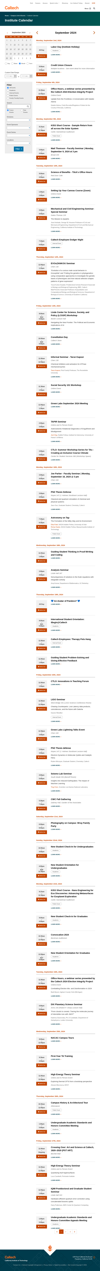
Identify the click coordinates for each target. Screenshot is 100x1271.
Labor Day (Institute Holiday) (65, 47)
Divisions (10, 117)
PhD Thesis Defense (61, 492)
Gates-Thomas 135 (58, 215)
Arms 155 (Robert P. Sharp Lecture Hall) (66, 1008)
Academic (12, 90)
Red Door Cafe (57, 176)
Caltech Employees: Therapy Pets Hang (71, 639)
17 (15, 49)
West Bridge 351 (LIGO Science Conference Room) (71, 703)
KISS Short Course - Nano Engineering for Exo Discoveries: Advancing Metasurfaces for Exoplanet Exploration (72, 893)
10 (15, 45)
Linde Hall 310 (56, 1195)
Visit (31, 3)
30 (11, 58)
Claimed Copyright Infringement (32, 1265)
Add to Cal (42, 56)
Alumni (87, 3)
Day (9, 63)
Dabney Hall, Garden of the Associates (66, 803)
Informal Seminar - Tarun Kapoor (67, 357)
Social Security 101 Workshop (66, 385)
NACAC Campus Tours (62, 1038)
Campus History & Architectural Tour (69, 1102)
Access (45, 3)
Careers (37, 3)
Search (9, 103)
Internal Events (14, 93)
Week (15, 63)
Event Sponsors (12, 124)
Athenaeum (55, 1106)
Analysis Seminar (60, 570)
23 (11, 54)
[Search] (94, 8)
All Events (12, 87)
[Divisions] (29, 120)
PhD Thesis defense (61, 748)
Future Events (11, 111)
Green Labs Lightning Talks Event (68, 730)
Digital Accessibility (60, 1265)
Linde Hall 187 (56, 573)
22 (7, 54)
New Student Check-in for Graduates (69, 916)
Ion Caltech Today (76, 3)
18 (19, 49)
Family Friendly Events (16, 98)
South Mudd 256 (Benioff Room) (63, 777)
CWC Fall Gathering (61, 799)
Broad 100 (55, 155)
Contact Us (16, 1265)
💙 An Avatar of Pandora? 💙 (65, 601)
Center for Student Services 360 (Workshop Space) (71, 456)
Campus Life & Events (18, 15)
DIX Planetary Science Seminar (66, 1004)
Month (23, 63)
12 (22, 45)
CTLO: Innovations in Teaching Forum (70, 681)
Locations (10, 140)
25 (19, 54)
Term (30, 63)
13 (26, 45)
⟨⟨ (56, 1231)
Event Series (11, 132)
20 (26, 49)
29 (7, 58)
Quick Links (54, 3)
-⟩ (70, 1231)
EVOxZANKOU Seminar (63, 263)
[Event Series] (29, 135)
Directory (65, 3)
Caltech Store (56, 340)
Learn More (55, 54)
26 (22, 54)
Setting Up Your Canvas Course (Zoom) (70, 190)
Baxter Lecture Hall (58, 319)
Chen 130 (54, 267)
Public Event (56, 136)
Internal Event (57, 243)
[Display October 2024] (30, 33)
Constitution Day (59, 337)
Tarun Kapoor (55, 370)
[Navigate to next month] (94, 32)
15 (7, 49)
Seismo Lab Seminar (61, 773)
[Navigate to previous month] (37, 32)
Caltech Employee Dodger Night (67, 239)
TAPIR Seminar (58, 421)
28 (30, 54)
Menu (87, 8)
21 (30, 49)
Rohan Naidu (55, 527)
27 (26, 54)
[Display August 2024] (7, 33)
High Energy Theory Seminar (65, 1074)
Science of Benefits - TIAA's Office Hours (71, 172)
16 (11, 49)
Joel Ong (54, 435)
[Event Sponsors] (29, 127)
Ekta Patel (54, 524)
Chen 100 (54, 480)
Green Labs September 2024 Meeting (69, 403)
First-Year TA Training (62, 1056)
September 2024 (18, 32)
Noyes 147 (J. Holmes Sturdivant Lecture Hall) (69, 495)
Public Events (13, 95)
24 (15, 54)
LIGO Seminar (58, 699)
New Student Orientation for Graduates (70, 953)
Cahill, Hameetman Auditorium (63, 132)
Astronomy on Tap (60, 517)
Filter (18, 149)
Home (7, 15)
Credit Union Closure (61, 65)
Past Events (25, 111)
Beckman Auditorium (59, 938)
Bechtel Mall (55, 1154)
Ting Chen (54, 787)
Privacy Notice (48, 1265)
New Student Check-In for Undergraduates (72, 846)
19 (22, 49)
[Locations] (29, 143)
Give (93, 3)
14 (30, 45)
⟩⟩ (74, 1231)
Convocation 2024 (60, 935)
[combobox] (18, 120)
